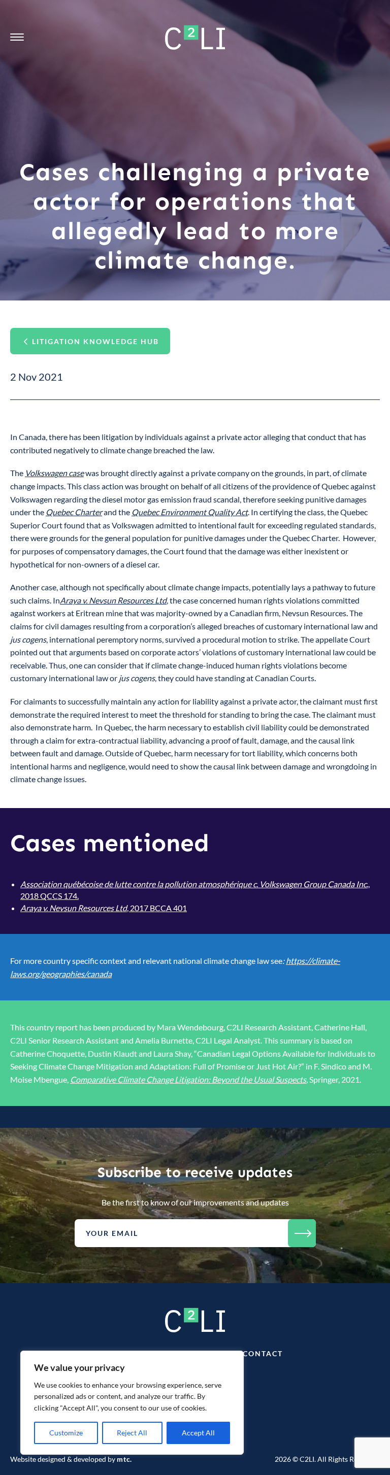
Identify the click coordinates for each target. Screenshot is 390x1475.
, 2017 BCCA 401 (103, 908)
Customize (66, 1432)
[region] (132, 1403)
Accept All (198, 1432)
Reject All (132, 1432)
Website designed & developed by (71, 1459)
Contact (263, 1353)
